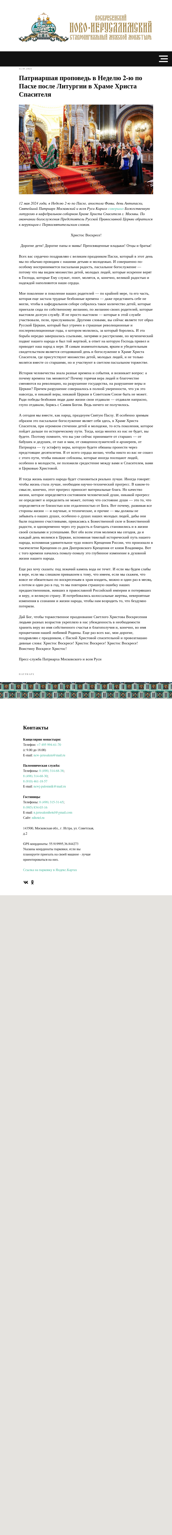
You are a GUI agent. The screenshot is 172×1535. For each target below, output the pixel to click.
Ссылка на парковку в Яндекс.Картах (50, 869)
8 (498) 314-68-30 (35, 776)
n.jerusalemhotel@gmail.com (53, 812)
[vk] (26, 882)
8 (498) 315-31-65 (51, 802)
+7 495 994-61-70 (49, 744)
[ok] (32, 882)
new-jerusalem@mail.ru (49, 755)
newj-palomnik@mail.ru (50, 786)
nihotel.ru (38, 817)
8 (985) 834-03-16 (35, 807)
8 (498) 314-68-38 (51, 770)
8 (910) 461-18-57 (35, 781)
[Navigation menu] (163, 59)
